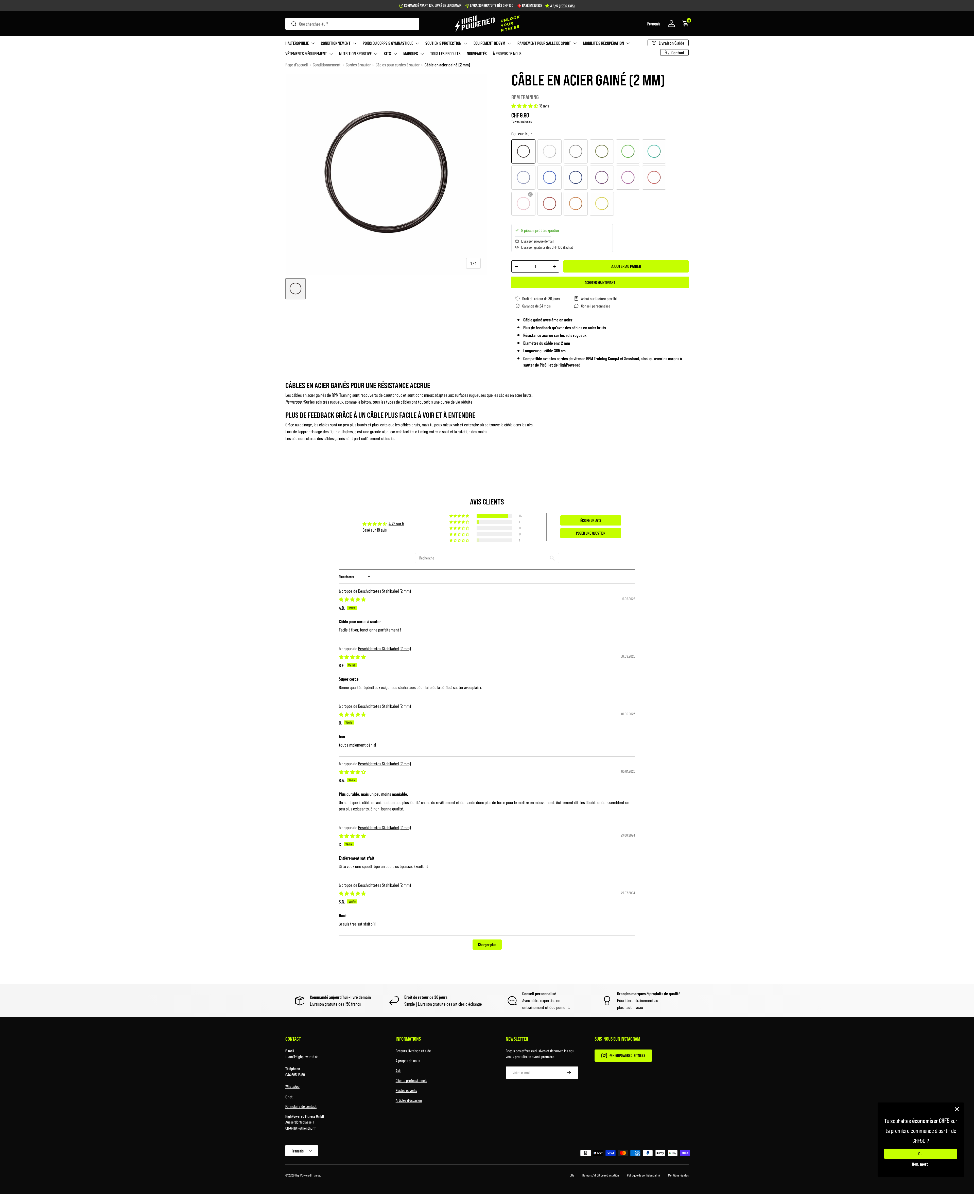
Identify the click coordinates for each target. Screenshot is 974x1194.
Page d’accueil (296, 64)
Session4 (631, 358)
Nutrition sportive (355, 53)
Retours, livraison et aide (413, 1050)
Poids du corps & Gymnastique (388, 43)
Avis (398, 1070)
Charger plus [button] (487, 944)
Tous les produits (445, 53)
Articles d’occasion (409, 1100)
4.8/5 (562, 6)
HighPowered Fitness (307, 1175)
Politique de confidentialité (643, 1175)
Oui (921, 1153)
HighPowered (569, 365)
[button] (654, 23)
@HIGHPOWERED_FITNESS (627, 1055)
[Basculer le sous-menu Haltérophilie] (313, 43)
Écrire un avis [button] (590, 520)
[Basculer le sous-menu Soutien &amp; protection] (465, 43)
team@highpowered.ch (301, 1056)
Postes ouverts (406, 1090)
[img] (352, 599)
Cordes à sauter (358, 64)
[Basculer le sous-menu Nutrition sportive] (376, 54)
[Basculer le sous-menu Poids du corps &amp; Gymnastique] (417, 43)
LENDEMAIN (454, 5)
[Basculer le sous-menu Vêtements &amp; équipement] (331, 54)
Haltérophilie (297, 43)
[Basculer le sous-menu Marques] (422, 54)
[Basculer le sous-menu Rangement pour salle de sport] (575, 43)
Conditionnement (336, 43)
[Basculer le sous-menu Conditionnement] (355, 43)
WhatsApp (292, 1086)
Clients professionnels (411, 1080)
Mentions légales (678, 1175)
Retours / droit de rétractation (600, 1175)
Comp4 (613, 358)
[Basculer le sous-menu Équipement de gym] (509, 43)
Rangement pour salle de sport (544, 43)
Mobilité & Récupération (603, 43)
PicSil (544, 365)
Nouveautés (477, 53)
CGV (572, 1175)
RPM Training (525, 97)
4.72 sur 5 (396, 523)
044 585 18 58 (295, 1074)
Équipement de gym (489, 43)
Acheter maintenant (600, 282)
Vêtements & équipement (306, 53)
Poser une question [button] (590, 533)
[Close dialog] (956, 1109)
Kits (387, 53)
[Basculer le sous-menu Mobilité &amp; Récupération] (628, 43)
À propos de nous (507, 53)
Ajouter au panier (626, 266)
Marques (410, 53)
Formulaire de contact (301, 1106)
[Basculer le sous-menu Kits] (395, 54)
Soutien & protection (443, 43)
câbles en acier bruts (589, 327)
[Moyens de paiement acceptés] (590, 1154)
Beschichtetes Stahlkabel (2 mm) (384, 591)
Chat (289, 1096)
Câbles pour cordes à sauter (398, 64)
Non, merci (921, 1164)
